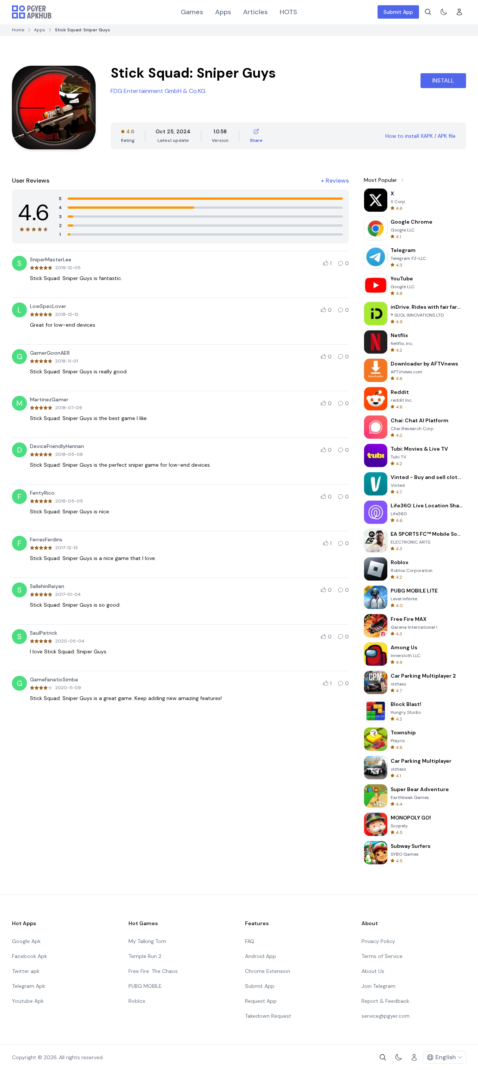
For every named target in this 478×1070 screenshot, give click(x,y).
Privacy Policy (378, 941)
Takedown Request (268, 1016)
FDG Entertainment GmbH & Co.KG (158, 91)
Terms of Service (382, 956)
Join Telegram (378, 986)
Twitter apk (26, 971)
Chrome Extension (267, 971)
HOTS (288, 11)
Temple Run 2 (144, 956)
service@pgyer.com (385, 1016)
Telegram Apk (28, 986)
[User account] (459, 12)
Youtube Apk (28, 1001)
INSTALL (443, 80)
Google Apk (26, 941)
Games (192, 11)
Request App (261, 1001)
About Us (372, 971)
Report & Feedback (385, 1001)
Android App (260, 956)
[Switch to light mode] (443, 12)
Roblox (136, 1001)
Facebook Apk (29, 956)
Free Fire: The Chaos (153, 971)
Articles (255, 11)
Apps (223, 11)
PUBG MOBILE (145, 986)
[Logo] (32, 11)
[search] (428, 12)
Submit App (398, 12)
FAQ (249, 941)
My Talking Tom (147, 941)
